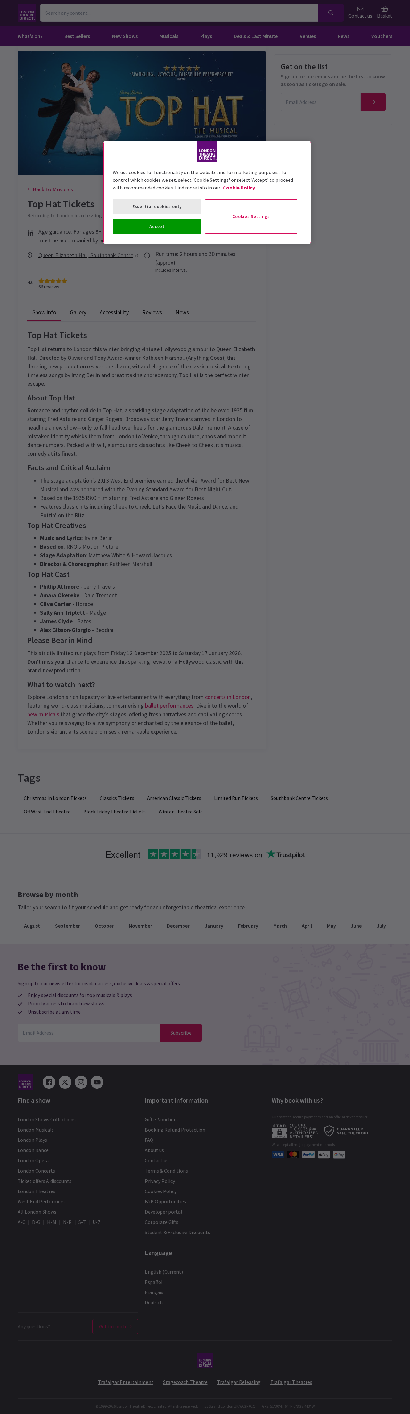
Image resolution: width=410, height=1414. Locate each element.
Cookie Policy (239, 187)
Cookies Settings (251, 216)
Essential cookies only (157, 206)
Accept (156, 226)
